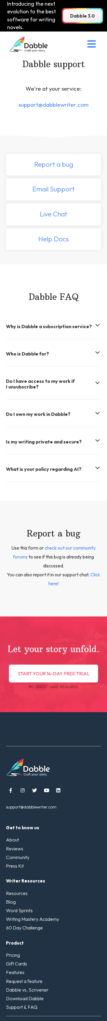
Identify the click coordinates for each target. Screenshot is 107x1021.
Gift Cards (16, 964)
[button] (91, 44)
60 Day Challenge (24, 928)
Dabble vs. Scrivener (27, 990)
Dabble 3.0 (82, 16)
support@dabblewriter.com (53, 104)
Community (17, 857)
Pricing (13, 955)
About (12, 840)
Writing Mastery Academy (32, 919)
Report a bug (53, 164)
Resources (17, 893)
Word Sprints (19, 910)
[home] (27, 44)
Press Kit (15, 866)
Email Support (53, 189)
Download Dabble (25, 998)
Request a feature (24, 981)
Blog (11, 902)
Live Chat (53, 214)
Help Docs (53, 239)
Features (15, 972)
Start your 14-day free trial (53, 674)
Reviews (14, 849)
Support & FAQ (21, 1007)
